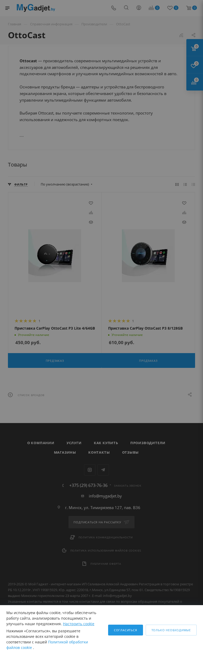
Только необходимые (171, 630)
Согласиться (125, 630)
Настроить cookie (78, 623)
